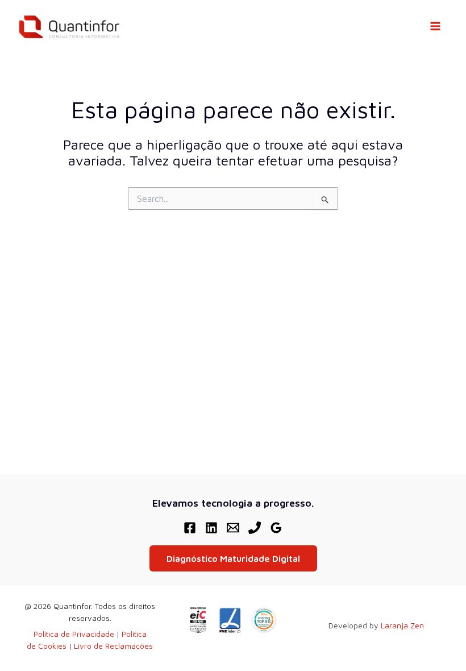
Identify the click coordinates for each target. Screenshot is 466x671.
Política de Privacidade (74, 634)
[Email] (233, 527)
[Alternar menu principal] (435, 26)
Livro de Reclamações (113, 646)
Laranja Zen (402, 625)
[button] (233, 558)
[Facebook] (190, 527)
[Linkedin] (211, 527)
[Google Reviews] (276, 527)
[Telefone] (254, 527)
